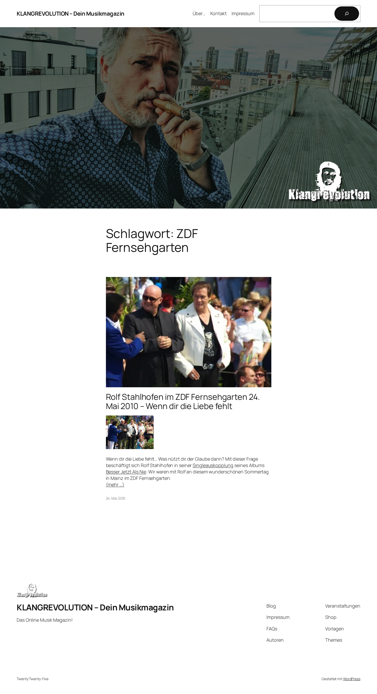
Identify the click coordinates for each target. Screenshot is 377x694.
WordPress (351, 678)
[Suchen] (346, 13)
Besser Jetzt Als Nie (126, 472)
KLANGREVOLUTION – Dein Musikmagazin (70, 13)
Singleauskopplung (213, 465)
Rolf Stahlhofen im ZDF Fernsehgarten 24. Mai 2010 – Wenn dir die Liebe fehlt (183, 401)
